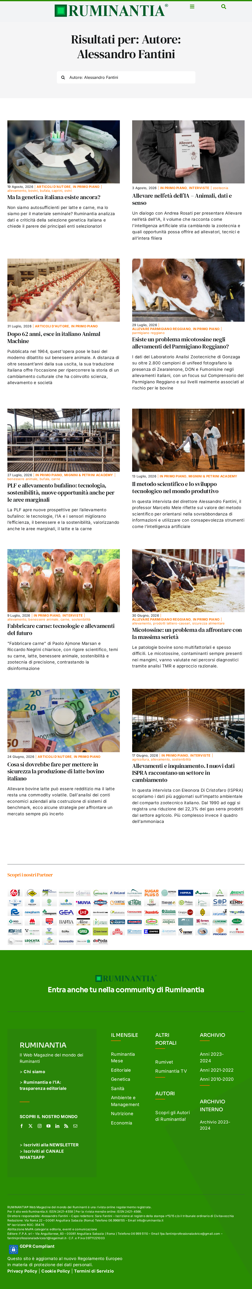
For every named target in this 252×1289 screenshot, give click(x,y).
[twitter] (30, 1126)
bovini (33, 191)
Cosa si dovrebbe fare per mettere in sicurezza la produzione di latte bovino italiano (55, 771)
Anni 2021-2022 (217, 1070)
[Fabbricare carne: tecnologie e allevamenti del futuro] (63, 552)
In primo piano (86, 187)
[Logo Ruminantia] (111, 5)
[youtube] (48, 1126)
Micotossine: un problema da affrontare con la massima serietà (187, 633)
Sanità (118, 1088)
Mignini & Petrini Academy (88, 475)
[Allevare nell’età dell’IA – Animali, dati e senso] (188, 123)
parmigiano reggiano (148, 333)
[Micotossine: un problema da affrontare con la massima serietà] (188, 552)
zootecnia (220, 188)
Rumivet (164, 1062)
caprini (57, 191)
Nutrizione (122, 1113)
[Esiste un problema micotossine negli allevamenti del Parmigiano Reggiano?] (188, 261)
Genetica (120, 1079)
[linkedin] (57, 1126)
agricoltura (140, 759)
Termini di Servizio (94, 1271)
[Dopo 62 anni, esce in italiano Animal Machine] (63, 261)
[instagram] (40, 1126)
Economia (121, 1122)
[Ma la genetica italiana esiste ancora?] (63, 123)
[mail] (75, 1126)
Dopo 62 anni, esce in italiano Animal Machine (53, 337)
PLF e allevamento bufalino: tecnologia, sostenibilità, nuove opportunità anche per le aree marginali (60, 492)
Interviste (199, 188)
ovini (68, 191)
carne (55, 479)
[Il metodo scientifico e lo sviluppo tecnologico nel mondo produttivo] (188, 411)
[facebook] (22, 1126)
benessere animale (22, 479)
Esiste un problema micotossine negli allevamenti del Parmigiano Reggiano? (180, 342)
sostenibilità (81, 619)
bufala (45, 191)
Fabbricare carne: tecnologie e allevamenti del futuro (61, 629)
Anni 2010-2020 (217, 1079)
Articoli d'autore (54, 187)
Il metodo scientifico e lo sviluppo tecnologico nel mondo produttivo (175, 487)
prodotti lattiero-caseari (171, 623)
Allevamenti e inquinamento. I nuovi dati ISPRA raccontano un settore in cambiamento (183, 773)
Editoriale (121, 1070)
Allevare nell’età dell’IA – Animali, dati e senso (182, 199)
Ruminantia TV (171, 1071)
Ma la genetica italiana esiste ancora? (53, 197)
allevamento (16, 191)
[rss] (66, 1126)
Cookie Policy (55, 1271)
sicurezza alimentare (208, 623)
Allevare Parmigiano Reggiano (161, 329)
